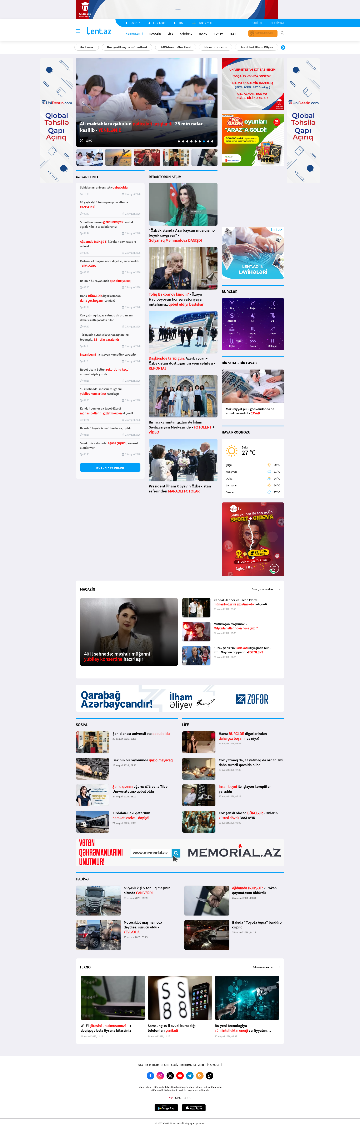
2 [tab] (183, 141)
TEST (232, 33)
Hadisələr (86, 47)
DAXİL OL (257, 23)
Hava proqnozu (215, 47)
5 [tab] (196, 141)
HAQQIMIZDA (188, 1065)
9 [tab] (212, 141)
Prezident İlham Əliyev (256, 47)
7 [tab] (204, 141)
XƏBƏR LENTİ (87, 176)
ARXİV (174, 1065)
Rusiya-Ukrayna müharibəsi (127, 47)
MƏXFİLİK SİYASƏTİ (210, 1065)
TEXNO (203, 33)
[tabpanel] (147, 102)
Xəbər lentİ (134, 33)
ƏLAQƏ (165, 1065)
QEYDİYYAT (277, 23)
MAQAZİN (155, 33)
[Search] (282, 32)
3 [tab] (187, 141)
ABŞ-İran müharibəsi (176, 47)
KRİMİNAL (186, 33)
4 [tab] (191, 141)
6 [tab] (200, 141)
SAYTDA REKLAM (148, 1065)
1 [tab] (179, 141)
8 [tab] (208, 141)
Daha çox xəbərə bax (262, 589)
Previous (76, 47)
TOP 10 (218, 33)
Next (283, 47)
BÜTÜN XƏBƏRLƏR (110, 468)
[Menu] (78, 31)
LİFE (170, 33)
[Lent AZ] (99, 31)
